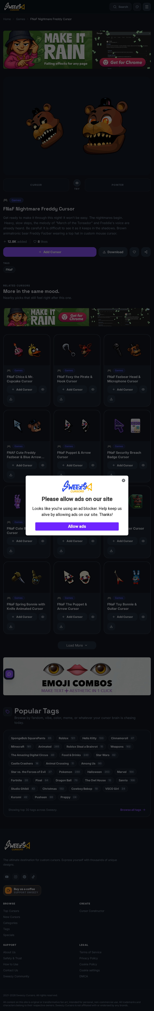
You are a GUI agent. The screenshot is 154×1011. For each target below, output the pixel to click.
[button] (77, 526)
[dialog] (77, 505)
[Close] (124, 480)
